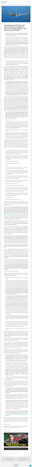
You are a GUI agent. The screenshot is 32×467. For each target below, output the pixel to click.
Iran (14, 453)
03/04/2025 (5, 453)
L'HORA (3, 2)
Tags (30, 465)
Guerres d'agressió (10, 453)
